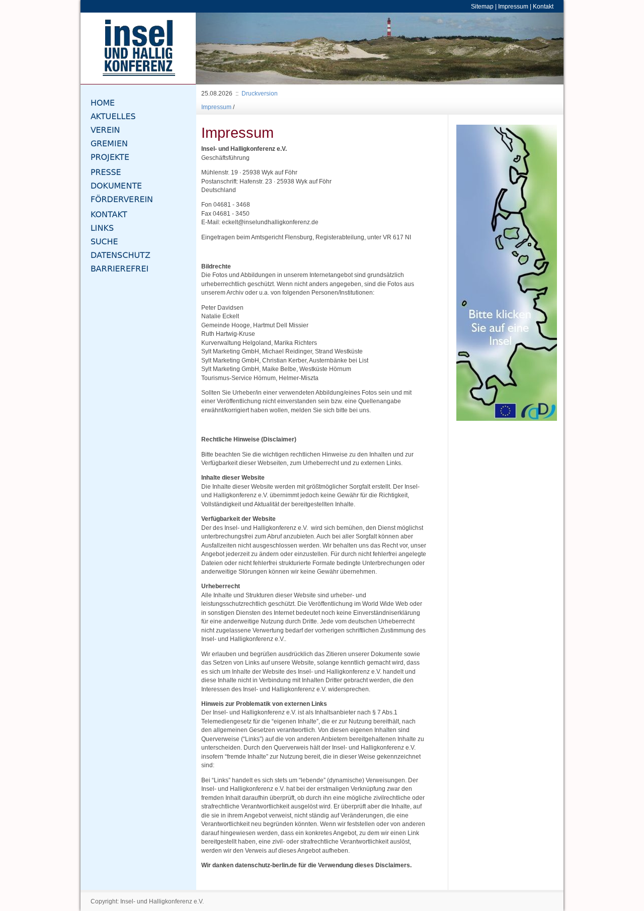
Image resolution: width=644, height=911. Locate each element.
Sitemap (482, 6)
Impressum (513, 6)
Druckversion (260, 93)
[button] (223, 48)
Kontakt (543, 6)
